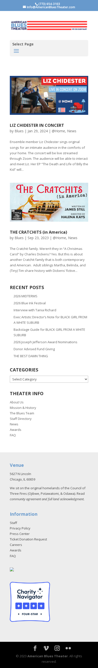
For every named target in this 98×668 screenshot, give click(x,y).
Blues (19, 131)
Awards (15, 429)
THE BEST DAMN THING (31, 356)
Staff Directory (21, 418)
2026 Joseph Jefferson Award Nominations (45, 342)
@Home (58, 131)
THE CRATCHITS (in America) (38, 232)
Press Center (20, 533)
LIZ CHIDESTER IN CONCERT (37, 125)
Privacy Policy (20, 528)
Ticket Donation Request (28, 539)
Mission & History (23, 407)
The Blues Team (22, 413)
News (71, 131)
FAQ (13, 435)
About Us (17, 402)
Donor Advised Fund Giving (34, 349)
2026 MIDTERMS (25, 296)
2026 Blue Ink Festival (30, 303)
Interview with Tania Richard (35, 310)
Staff (13, 522)
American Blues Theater (47, 656)
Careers (16, 544)
